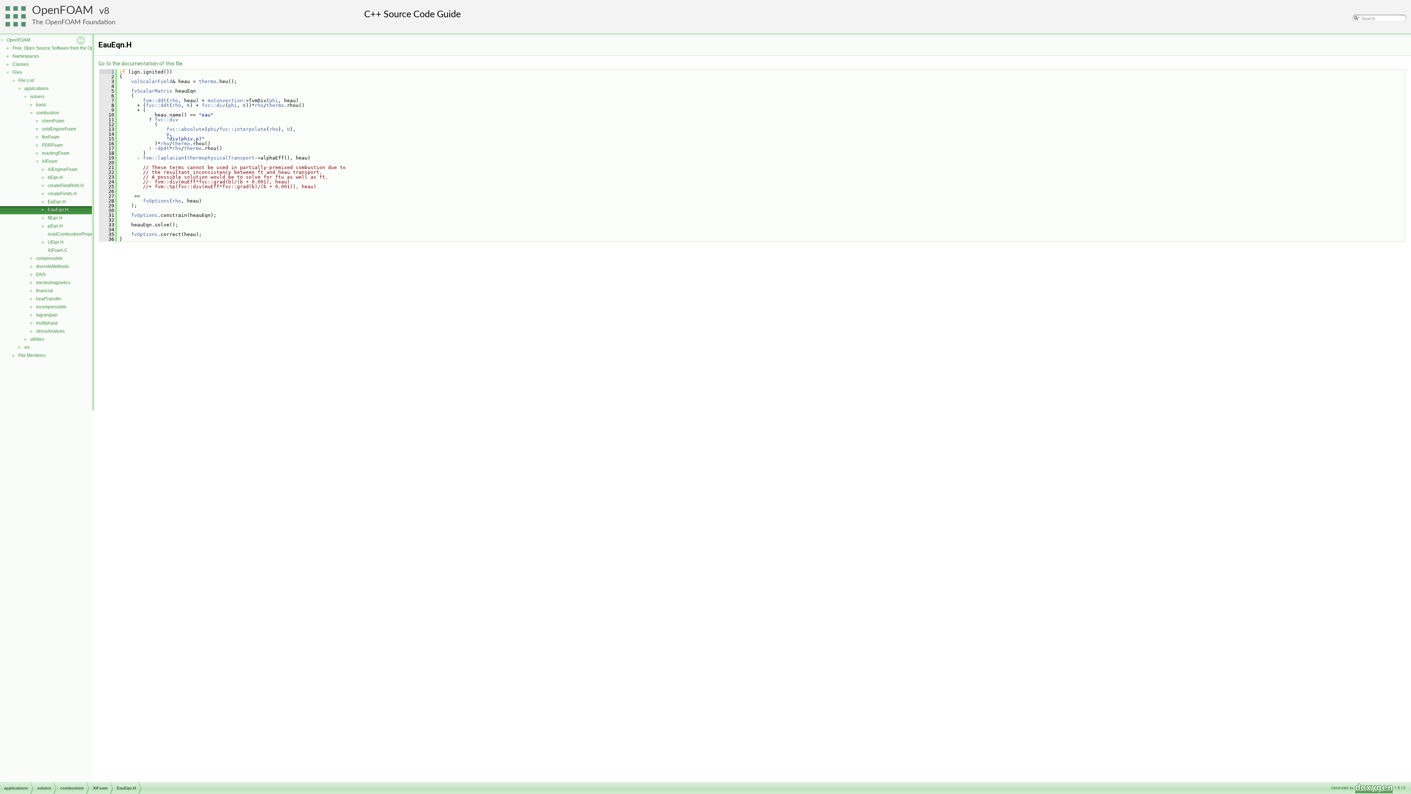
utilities (37, 339)
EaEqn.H (57, 201)
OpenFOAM (62, 10)
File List (26, 80)
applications (36, 88)
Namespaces (25, 56)
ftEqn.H (55, 218)
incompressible (51, 307)
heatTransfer (48, 298)
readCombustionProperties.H (77, 234)
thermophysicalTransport (221, 158)
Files (17, 72)
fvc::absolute (185, 129)
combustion (47, 112)
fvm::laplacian (163, 158)
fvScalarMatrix (151, 91)
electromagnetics (53, 282)
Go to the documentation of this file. (141, 64)
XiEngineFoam (63, 169)
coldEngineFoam (59, 129)
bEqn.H (55, 177)
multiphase (47, 323)
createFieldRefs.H (66, 185)
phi (273, 100)
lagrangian (47, 315)
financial (44, 290)
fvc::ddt (157, 105)
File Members (32, 355)
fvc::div (213, 105)
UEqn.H (56, 242)
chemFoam (53, 121)
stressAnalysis (50, 331)
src (27, 347)
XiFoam (49, 161)
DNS (41, 274)
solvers (37, 96)
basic (41, 104)
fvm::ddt (154, 100)
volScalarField (151, 81)
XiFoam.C (58, 250)
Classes (20, 64)
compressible (49, 258)
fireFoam (51, 137)
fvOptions (156, 201)
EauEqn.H (58, 209)
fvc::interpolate (242, 129)
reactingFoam (55, 153)
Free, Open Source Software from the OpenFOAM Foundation (73, 48)
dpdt (163, 148)
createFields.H (62, 193)
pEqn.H (55, 226)
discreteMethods (52, 266)
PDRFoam (52, 145)
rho (173, 100)
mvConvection (225, 100)
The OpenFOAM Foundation (73, 22)
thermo (207, 81)
